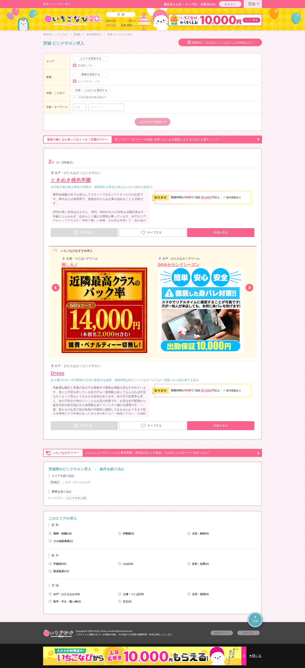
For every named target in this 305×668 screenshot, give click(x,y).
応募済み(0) (208, 4)
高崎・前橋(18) (62, 533)
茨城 (251, 4)
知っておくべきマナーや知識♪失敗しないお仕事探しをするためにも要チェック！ (134, 139)
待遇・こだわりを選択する (91, 90)
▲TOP (255, 619)
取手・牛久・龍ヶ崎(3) (67, 601)
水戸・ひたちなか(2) (77, 482)
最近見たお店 (172, 4)
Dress (57, 373)
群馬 (56, 525)
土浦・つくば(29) (133, 594)
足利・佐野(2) (200, 563)
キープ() (191, 4)
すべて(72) (54, 498)
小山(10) (128, 563)
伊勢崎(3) (128, 533)
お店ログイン (222, 632)
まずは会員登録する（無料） (152, 508)
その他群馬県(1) (63, 541)
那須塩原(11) (61, 571)
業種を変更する (90, 74)
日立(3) (127, 601)
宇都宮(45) (59, 563)
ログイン (230, 4)
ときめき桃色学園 (71, 180)
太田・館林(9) (200, 533)
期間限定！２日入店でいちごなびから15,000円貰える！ (222, 42)
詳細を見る (220, 232)
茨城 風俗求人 (94, 34)
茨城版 (77, 34)
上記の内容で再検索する (152, 121)
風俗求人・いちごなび (55, 34)
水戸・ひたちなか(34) (66, 594)
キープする (154, 232)
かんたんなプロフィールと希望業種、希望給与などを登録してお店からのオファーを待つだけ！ (132, 452)
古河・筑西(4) (200, 594)
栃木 (56, 555)
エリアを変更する (90, 58)
